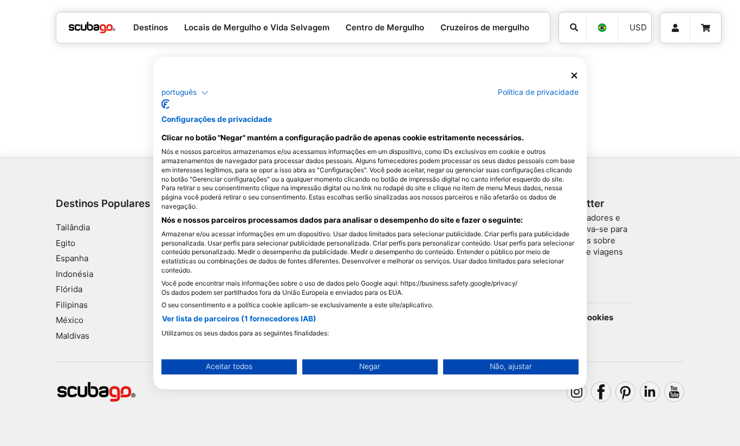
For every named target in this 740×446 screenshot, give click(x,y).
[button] (185, 92)
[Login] (675, 28)
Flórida (69, 289)
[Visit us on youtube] (674, 392)
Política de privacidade (538, 92)
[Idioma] (602, 27)
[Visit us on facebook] (601, 392)
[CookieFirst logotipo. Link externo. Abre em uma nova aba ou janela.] (165, 104)
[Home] (92, 28)
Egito (65, 243)
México (69, 320)
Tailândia (73, 227)
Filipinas (72, 305)
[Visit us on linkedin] (650, 392)
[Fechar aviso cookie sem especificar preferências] (574, 75)
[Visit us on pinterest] (625, 392)
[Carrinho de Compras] (706, 28)
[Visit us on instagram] (577, 392)
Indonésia (74, 274)
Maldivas (72, 336)
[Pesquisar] (572, 27)
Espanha (72, 258)
